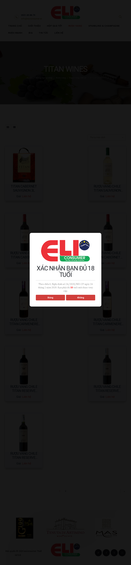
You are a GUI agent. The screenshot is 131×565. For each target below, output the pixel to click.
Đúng (50, 297)
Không (80, 297)
